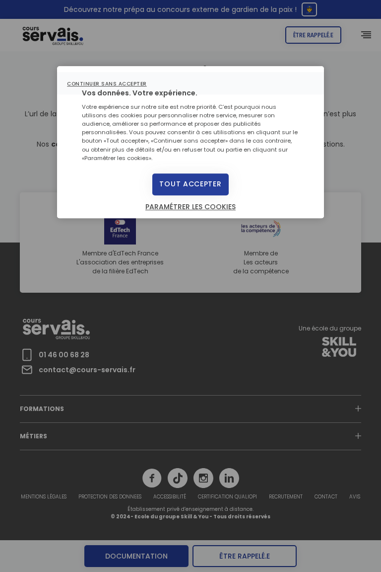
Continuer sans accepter (107, 83)
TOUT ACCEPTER (190, 184)
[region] (190, 142)
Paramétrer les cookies (190, 207)
